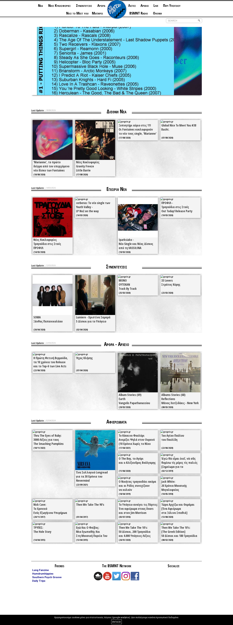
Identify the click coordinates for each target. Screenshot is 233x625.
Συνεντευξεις (84, 5)
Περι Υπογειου (171, 5)
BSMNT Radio (138, 13)
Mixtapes (97, 13)
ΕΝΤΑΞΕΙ (116, 622)
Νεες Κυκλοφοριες (59, 5)
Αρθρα (101, 5)
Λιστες (132, 5)
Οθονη (157, 13)
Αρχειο (145, 5)
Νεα (40, 5)
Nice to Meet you (77, 13)
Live (156, 5)
